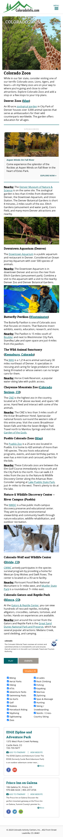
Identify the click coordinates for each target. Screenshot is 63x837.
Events (28, 660)
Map (26, 101)
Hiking (12, 684)
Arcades (40, 677)
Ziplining (40, 695)
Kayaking (41, 688)
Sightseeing (15, 716)
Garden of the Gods (15, 432)
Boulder (8, 337)
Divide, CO (12, 562)
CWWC (7, 567)
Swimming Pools (17, 695)
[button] (56, 5)
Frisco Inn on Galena (21, 783)
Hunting (40, 702)
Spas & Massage (44, 699)
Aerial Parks (15, 681)
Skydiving (14, 713)
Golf (11, 702)
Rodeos (13, 706)
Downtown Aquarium (21, 254)
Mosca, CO (12, 600)
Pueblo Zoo (15, 444)
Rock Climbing (43, 681)
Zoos (11, 720)
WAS (11, 360)
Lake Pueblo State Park (41, 482)
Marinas (40, 692)
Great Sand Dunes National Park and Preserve (28, 625)
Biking (12, 677)
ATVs (11, 688)
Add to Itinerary (17, 752)
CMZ (11, 397)
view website (36, 752)
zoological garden (27, 106)
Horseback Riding (18, 709)
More (42, 766)
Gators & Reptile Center (25, 605)
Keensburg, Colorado (19, 354)
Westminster (39, 317)
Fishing (40, 684)
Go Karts (13, 699)
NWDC (12, 505)
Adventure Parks (17, 692)
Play (10, 660)
